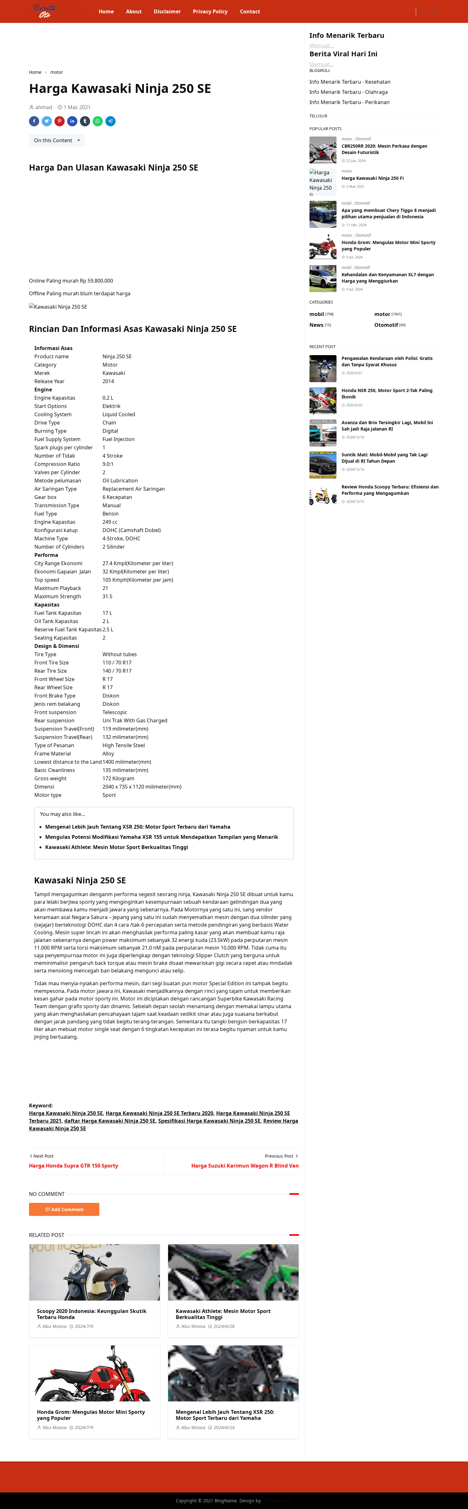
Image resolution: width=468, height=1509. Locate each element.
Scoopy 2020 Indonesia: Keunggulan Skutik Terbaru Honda (91, 1314)
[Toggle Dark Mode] (422, 11)
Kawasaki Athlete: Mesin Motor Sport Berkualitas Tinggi (116, 847)
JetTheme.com (277, 1501)
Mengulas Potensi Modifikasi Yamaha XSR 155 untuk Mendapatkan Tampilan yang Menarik (161, 836)
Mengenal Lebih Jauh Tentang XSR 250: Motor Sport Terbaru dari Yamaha (137, 826)
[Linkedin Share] (72, 121)
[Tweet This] (47, 121)
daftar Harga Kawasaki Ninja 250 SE (109, 1120)
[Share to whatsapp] (98, 121)
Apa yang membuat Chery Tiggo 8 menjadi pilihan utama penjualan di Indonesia (389, 213)
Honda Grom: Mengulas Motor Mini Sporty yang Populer (91, 1414)
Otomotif (363, 139)
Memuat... (321, 45)
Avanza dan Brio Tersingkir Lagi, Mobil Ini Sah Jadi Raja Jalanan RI (387, 425)
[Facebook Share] (34, 121)
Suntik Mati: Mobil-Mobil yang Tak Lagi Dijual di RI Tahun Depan (385, 458)
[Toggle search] (433, 11)
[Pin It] (59, 121)
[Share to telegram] (110, 121)
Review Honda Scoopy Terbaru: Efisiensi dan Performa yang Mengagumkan (390, 490)
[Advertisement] (145, 45)
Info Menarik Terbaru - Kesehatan (350, 81)
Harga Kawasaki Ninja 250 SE (66, 1113)
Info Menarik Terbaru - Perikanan (349, 102)
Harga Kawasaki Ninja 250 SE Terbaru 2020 (159, 1113)
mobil (347, 203)
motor (347, 139)
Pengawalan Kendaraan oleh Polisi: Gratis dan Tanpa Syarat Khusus (387, 361)
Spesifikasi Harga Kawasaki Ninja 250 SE (209, 1120)
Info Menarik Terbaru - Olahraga (348, 91)
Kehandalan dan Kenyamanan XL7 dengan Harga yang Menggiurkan (388, 277)
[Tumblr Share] (85, 121)
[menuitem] (106, 11)
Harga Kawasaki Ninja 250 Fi (373, 178)
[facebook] (409, 11)
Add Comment (67, 1209)
